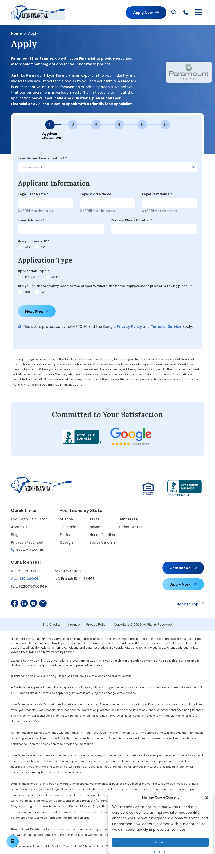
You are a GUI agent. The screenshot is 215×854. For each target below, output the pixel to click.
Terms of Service (166, 326)
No (43, 247)
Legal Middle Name (95, 194)
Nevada (95, 526)
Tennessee (128, 519)
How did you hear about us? (42, 158)
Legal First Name (33, 194)
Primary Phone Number (131, 220)
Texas (94, 519)
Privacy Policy (129, 326)
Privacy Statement (27, 542)
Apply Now (143, 12)
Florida (65, 534)
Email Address (31, 220)
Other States (130, 526)
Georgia (67, 542)
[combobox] (107, 167)
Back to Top (187, 604)
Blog (14, 534)
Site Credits (52, 624)
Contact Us (180, 567)
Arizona (66, 519)
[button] (207, 797)
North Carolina (102, 534)
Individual (32, 277)
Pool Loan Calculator (29, 519)
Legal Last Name (157, 194)
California (68, 526)
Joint (55, 277)
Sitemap (73, 624)
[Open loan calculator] (12, 841)
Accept (160, 842)
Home (16, 33)
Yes (27, 247)
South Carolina (102, 542)
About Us (19, 526)
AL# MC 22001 (24, 578)
